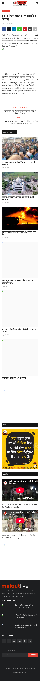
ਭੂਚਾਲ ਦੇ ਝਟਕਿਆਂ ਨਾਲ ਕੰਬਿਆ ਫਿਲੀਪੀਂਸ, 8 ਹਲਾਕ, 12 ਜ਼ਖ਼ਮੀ (19, 330)
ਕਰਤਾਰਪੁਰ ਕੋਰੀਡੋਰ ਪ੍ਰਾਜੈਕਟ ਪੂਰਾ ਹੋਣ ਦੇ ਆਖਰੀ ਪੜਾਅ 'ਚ (18, 198)
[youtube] (19, 641)
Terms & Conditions (19, 672)
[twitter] (9, 641)
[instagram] (14, 641)
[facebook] (4, 641)
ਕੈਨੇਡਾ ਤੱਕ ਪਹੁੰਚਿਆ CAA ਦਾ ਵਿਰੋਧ (14, 378)
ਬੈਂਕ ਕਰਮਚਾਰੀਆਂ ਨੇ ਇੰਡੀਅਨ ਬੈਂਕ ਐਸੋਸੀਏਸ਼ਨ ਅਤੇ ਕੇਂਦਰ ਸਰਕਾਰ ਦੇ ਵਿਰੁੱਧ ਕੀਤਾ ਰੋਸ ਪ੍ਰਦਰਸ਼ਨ (20, 122)
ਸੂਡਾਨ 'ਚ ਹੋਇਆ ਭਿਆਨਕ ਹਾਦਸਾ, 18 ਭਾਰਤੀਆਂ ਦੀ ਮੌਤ (19, 233)
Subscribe (33, 655)
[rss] (30, 641)
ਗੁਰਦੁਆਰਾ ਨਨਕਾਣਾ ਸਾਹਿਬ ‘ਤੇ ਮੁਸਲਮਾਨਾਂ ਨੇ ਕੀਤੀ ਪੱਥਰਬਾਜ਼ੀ (18, 163)
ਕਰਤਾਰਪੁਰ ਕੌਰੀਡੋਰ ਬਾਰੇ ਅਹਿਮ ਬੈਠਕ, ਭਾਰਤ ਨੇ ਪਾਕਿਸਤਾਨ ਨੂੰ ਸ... (17, 281)
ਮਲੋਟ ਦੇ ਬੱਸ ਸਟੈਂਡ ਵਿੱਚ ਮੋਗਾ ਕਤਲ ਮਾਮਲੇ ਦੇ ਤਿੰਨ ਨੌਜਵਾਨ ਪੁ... (26, 616)
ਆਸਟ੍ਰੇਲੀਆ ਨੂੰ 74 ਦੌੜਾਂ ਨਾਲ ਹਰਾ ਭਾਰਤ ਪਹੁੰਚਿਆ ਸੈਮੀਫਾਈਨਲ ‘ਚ (20, 112)
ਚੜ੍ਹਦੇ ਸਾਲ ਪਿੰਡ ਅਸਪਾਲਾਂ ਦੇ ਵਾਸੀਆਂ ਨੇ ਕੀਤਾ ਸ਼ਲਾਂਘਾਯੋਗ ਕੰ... (26, 626)
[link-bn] (20, 405)
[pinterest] (25, 641)
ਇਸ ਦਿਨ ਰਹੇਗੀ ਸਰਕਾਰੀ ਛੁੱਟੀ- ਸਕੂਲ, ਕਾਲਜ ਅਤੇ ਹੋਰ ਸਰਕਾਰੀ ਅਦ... (25, 606)
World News (6, 11)
